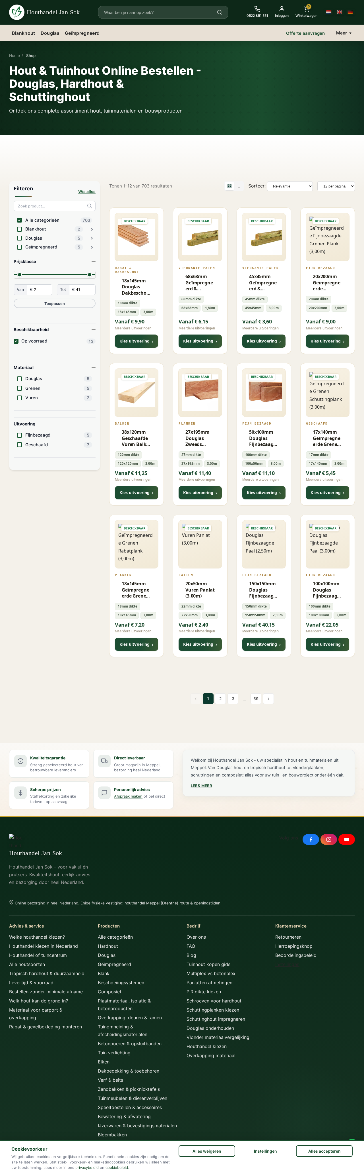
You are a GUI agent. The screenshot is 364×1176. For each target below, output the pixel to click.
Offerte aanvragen (305, 33)
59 (255, 698)
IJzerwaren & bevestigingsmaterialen (137, 1125)
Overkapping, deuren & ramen (130, 1017)
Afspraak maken (128, 796)
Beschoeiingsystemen (121, 982)
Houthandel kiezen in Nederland (43, 946)
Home (14, 55)
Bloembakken (112, 1135)
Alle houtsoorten (27, 964)
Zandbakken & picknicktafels (129, 1089)
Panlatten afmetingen (209, 982)
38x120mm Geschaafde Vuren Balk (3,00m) (135, 438)
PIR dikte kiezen (204, 991)
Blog (191, 955)
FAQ (191, 946)
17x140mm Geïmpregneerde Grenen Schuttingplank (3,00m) (327, 438)
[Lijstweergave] (238, 186)
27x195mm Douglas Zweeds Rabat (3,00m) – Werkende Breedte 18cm (197, 438)
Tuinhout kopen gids (208, 964)
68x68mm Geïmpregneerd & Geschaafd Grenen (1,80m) (199, 282)
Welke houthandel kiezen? (37, 937)
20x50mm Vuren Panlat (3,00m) (200, 589)
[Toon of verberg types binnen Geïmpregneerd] (92, 247)
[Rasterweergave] (229, 186)
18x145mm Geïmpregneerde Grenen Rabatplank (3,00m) (135, 589)
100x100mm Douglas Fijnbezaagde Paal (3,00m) (326, 589)
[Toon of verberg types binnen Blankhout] (92, 229)
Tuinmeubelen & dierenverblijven (132, 1098)
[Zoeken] (220, 12)
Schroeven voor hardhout (214, 1001)
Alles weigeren (207, 1151)
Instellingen (265, 1151)
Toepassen (54, 303)
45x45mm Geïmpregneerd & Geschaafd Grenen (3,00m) (262, 282)
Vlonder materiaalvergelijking (218, 1037)
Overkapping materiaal (211, 1055)
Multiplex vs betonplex (211, 973)
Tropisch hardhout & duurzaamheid (46, 973)
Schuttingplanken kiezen (213, 1010)
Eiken (103, 1062)
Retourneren (288, 937)
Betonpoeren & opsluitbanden (130, 1043)
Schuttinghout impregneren (216, 1019)
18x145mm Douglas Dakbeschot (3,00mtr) (135, 287)
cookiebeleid (117, 1167)
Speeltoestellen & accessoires (130, 1107)
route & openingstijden (199, 903)
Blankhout (23, 33)
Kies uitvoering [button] (136, 341)
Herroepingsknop (294, 946)
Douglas (50, 33)
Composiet (109, 991)
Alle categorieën (115, 937)
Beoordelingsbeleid (296, 955)
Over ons (196, 937)
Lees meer (201, 785)
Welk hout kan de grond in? (38, 1001)
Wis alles (87, 191)
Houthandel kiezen (207, 1046)
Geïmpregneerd (82, 33)
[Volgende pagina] (268, 698)
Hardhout (108, 946)
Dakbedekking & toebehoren (128, 1071)
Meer (341, 33)
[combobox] (160, 12)
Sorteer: (257, 186)
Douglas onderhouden (210, 1028)
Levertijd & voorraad (31, 982)
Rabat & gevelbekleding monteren (45, 1027)
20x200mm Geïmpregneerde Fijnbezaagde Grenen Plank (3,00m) (326, 282)
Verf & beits (110, 1080)
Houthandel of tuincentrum (38, 955)
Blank (103, 973)
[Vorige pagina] (195, 698)
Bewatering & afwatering (124, 1116)
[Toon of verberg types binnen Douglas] (92, 238)
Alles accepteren (324, 1151)
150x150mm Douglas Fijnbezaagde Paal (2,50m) (262, 589)
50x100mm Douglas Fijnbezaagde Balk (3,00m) (262, 438)
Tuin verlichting (114, 1052)
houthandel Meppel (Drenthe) (151, 903)
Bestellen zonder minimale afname (46, 991)
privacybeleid (87, 1167)
